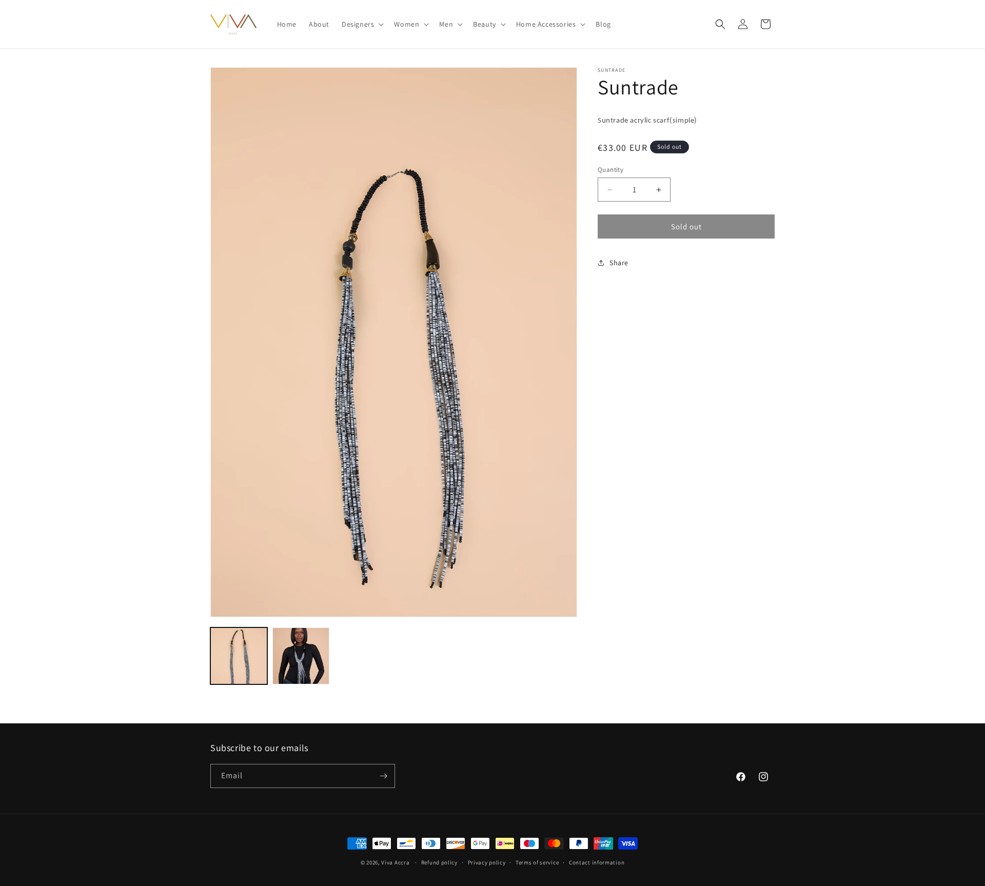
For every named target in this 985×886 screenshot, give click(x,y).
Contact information (596, 862)
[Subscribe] (383, 776)
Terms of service (537, 862)
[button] (362, 24)
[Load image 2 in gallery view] (300, 655)
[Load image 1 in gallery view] (238, 655)
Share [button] (618, 262)
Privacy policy (487, 862)
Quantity (610, 169)
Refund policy (439, 862)
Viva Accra (395, 862)
